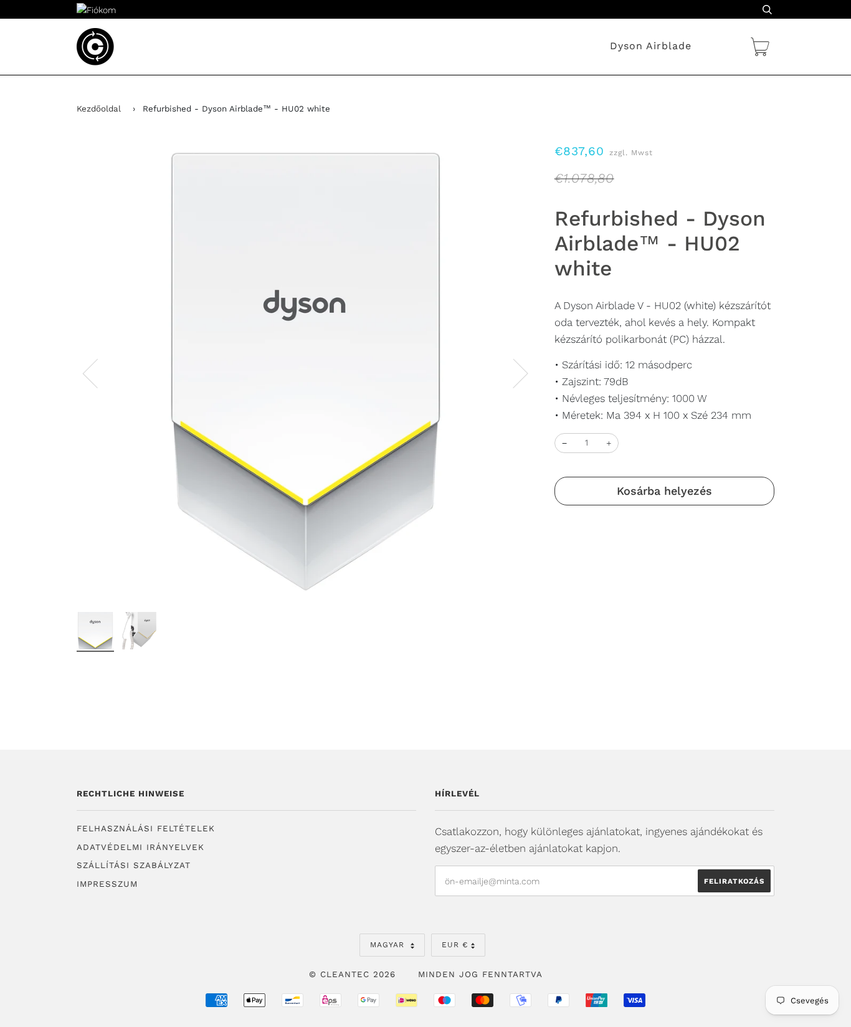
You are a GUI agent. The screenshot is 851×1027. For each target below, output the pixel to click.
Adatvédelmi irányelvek (140, 847)
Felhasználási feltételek (146, 828)
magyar (388, 944)
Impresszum (107, 884)
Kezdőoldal (99, 108)
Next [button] (513, 372)
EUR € (455, 944)
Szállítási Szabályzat (134, 865)
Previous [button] (98, 372)
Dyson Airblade (651, 46)
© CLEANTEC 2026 (352, 974)
